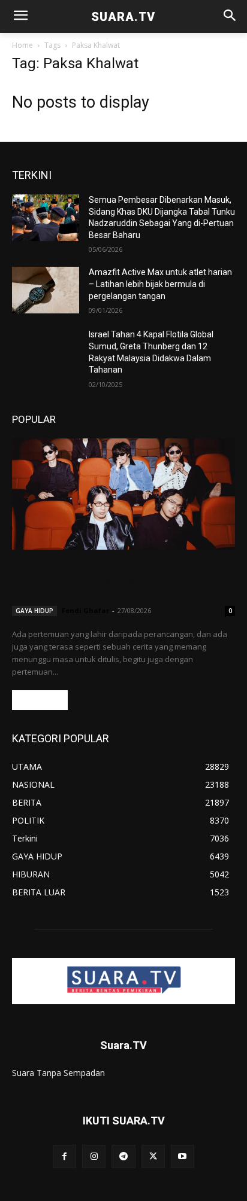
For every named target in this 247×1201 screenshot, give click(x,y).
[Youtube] (182, 1156)
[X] (153, 1156)
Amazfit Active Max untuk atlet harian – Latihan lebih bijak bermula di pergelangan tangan (160, 283)
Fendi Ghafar (85, 610)
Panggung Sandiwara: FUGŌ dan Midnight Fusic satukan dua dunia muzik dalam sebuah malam (123, 579)
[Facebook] (64, 1156)
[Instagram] (94, 1156)
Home (22, 45)
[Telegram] (123, 1156)
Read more (40, 700)
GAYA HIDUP (34, 610)
